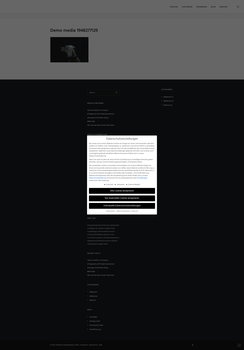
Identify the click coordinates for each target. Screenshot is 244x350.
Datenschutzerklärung (97, 178)
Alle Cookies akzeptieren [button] (122, 191)
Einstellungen (142, 178)
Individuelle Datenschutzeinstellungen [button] (122, 206)
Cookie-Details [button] (110, 211)
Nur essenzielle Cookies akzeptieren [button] (122, 198)
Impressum (134, 211)
